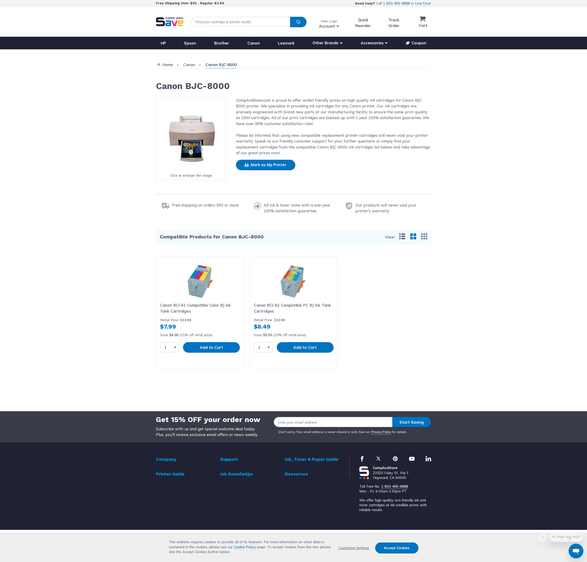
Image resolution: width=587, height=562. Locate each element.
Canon (253, 42)
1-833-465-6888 (396, 3)
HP (163, 42)
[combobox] (248, 22)
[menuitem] (402, 236)
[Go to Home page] (169, 21)
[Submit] (298, 22)
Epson (190, 42)
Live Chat (423, 3)
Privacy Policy (381, 432)
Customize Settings (353, 548)
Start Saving (411, 422)
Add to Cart (211, 347)
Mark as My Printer (267, 164)
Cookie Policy (245, 547)
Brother (221, 42)
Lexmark (286, 42)
